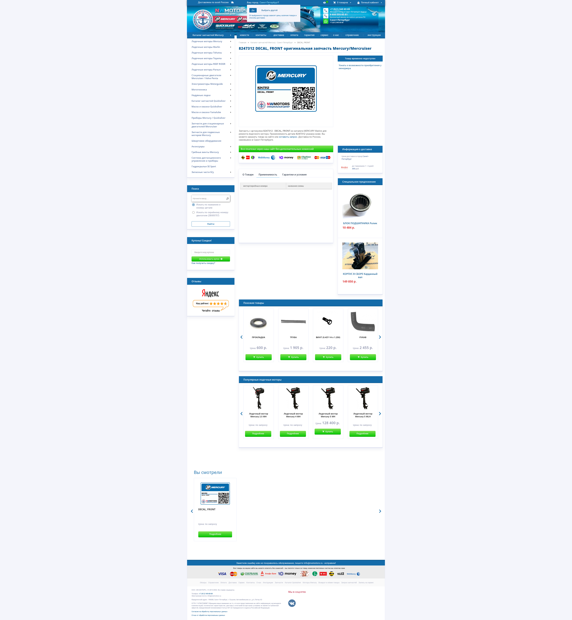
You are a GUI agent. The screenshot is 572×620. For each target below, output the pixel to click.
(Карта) (363, 12)
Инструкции (374, 34)
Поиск (195, 188)
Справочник (352, 34)
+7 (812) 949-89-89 (206, 593)
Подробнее (258, 433)
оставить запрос (288, 136)
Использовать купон (209, 259)
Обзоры (203, 582)
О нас (336, 34)
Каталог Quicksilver (293, 582)
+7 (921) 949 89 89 (340, 9)
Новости (244, 34)
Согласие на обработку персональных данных (209, 611)
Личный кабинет (370, 2)
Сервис (324, 34)
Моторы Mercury (310, 582)
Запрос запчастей (349, 582)
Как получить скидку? (203, 263)
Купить (260, 357)
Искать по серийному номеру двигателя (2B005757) (212, 214)
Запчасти (279, 582)
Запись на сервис (366, 582)
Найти (210, 223)
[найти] (227, 198)
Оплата (294, 34)
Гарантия (309, 34)
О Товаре (248, 174)
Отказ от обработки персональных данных (208, 615)
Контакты (261, 34)
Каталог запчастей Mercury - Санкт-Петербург (272, 42)
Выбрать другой (269, 10)
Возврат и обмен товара (328, 582)
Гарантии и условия (294, 174)
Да (253, 10)
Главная (242, 42)
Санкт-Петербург (269, 2)
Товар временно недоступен (360, 58)
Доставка (278, 34)
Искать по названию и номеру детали (208, 206)
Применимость (268, 174)
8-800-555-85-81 (339, 14)
